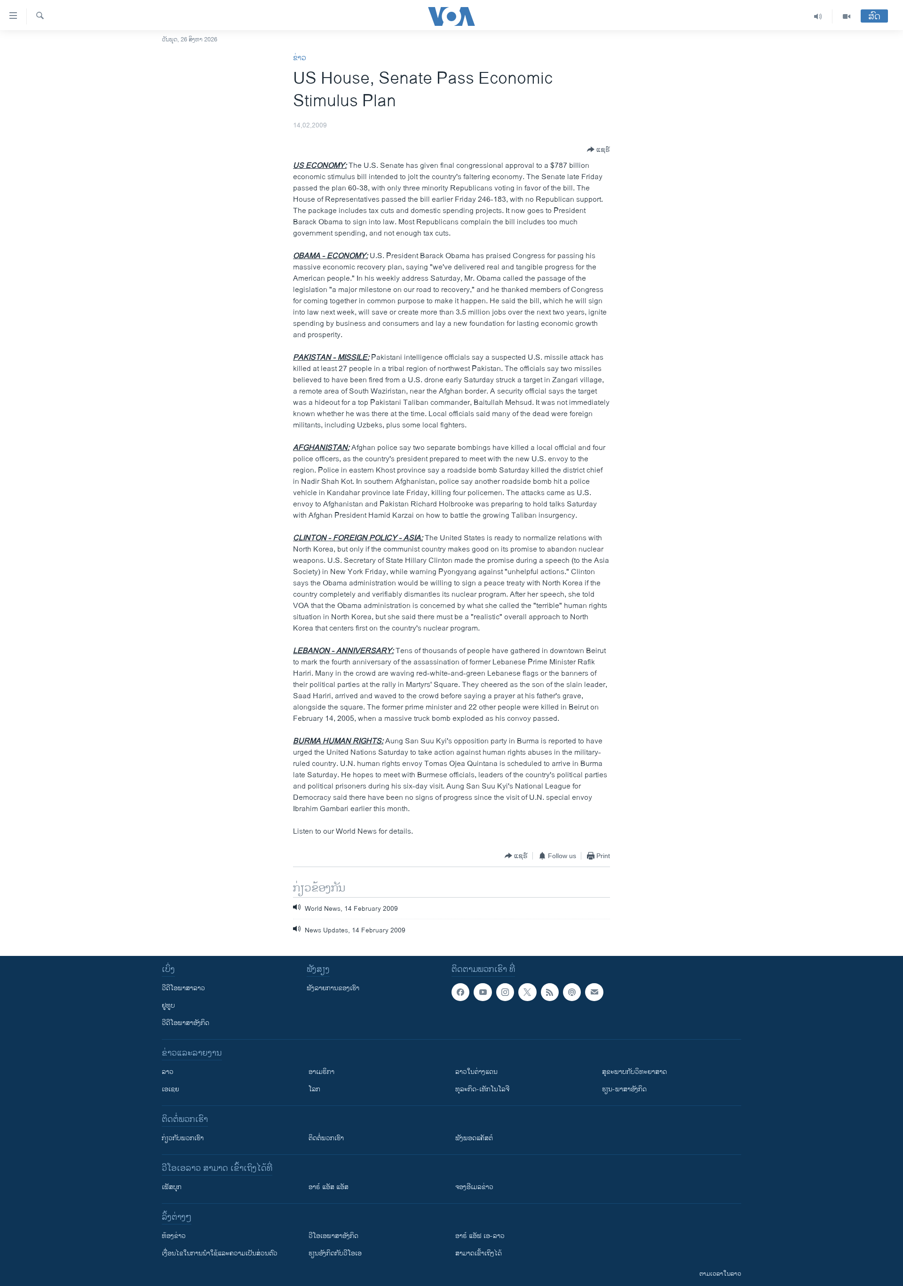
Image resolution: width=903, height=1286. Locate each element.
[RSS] (550, 992)
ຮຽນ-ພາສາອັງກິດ (624, 1089)
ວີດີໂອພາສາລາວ (183, 988)
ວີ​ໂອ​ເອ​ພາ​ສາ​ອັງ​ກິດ (333, 1236)
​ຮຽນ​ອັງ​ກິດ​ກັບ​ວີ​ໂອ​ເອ (335, 1253)
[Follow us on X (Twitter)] (527, 992)
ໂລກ (314, 1089)
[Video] (846, 16)
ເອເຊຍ (170, 1089)
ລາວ (168, 1072)
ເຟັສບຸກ (172, 1187)
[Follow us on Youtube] (482, 992)
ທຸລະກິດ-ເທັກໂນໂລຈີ (482, 1089)
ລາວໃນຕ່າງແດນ (476, 1072)
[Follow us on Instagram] (505, 992)
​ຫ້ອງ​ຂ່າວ (174, 1236)
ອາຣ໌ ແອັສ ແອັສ (329, 1187)
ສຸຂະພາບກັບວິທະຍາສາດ (634, 1072)
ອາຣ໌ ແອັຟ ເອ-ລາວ (480, 1236)
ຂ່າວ (299, 58)
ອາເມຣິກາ (321, 1072)
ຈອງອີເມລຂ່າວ (474, 1187)
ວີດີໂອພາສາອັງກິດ (185, 1023)
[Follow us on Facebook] (460, 992)
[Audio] (818, 16)
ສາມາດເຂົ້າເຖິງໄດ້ (478, 1253)
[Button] (598, 149)
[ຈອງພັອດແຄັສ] (594, 992)
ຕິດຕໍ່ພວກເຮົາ (326, 1138)
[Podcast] (572, 992)
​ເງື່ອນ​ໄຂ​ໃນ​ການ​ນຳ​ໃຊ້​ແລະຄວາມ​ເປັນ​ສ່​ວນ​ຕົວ (219, 1253)
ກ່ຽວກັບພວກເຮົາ (183, 1138)
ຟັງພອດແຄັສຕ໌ (474, 1138)
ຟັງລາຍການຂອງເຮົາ (333, 988)
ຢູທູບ (168, 1005)
